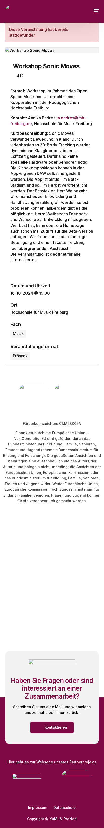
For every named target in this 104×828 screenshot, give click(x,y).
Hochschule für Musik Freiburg (39, 312)
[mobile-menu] (92, 11)
